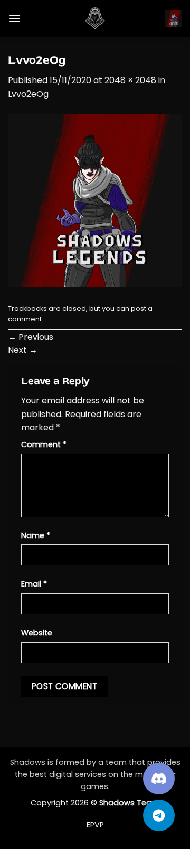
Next (22, 350)
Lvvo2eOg (28, 94)
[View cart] (173, 18)
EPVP (95, 825)
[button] (14, 18)
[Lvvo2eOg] (95, 200)
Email (34, 584)
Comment (43, 444)
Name (35, 535)
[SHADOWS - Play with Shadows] (95, 18)
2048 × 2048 (130, 80)
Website (36, 633)
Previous (30, 337)
